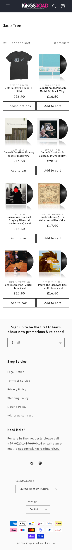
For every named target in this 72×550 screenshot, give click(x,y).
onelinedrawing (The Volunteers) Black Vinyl (53, 218)
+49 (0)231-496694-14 (25, 443)
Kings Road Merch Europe (40, 543)
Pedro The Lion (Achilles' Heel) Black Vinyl (52, 286)
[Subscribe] (60, 342)
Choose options (19, 106)
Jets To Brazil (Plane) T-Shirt (19, 89)
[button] (8, 6)
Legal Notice (15, 372)
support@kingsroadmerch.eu (39, 448)
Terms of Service (18, 380)
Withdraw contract (20, 415)
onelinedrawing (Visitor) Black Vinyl (19, 286)
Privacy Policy (16, 389)
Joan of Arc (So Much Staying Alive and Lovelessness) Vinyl (19, 220)
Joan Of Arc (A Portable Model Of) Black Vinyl (53, 89)
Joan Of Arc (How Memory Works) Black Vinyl (19, 154)
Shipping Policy (17, 398)
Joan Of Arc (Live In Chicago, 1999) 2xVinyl (53, 154)
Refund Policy (16, 407)
